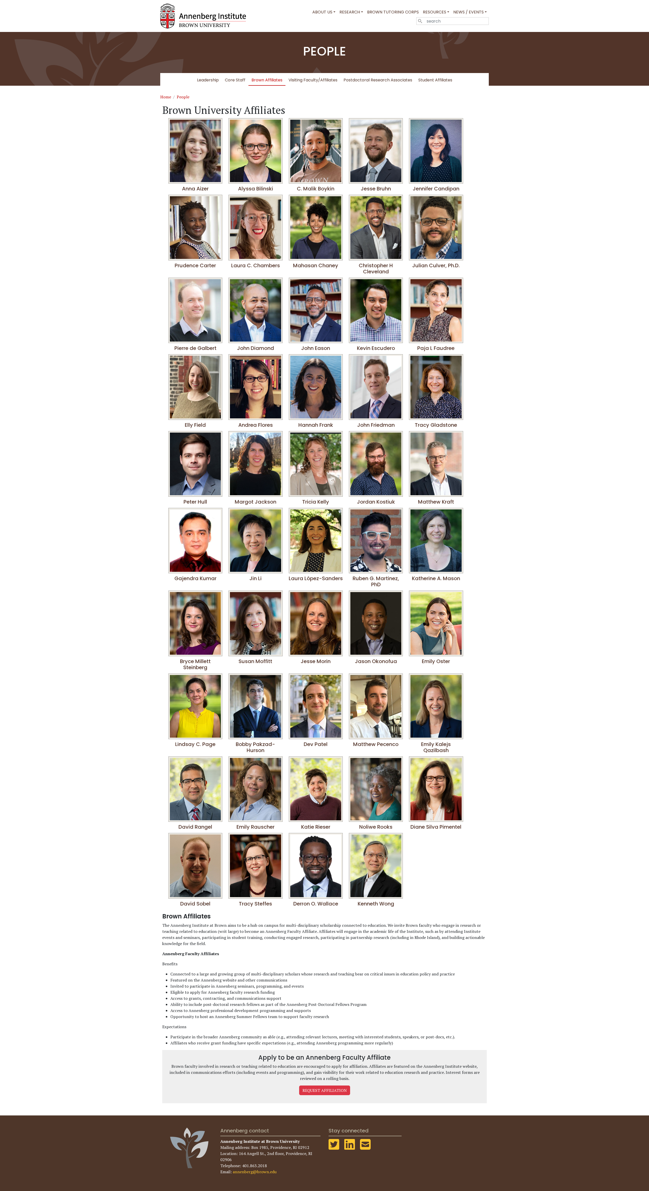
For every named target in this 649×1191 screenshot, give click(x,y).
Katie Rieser (315, 826)
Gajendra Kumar (195, 578)
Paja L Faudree (436, 348)
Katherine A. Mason (436, 578)
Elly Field (195, 425)
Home (165, 97)
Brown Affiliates (266, 80)
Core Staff (235, 80)
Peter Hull (195, 501)
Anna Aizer (195, 188)
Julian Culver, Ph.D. (436, 265)
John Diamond (255, 348)
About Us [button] (322, 12)
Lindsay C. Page (195, 744)
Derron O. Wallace (315, 903)
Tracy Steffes (255, 903)
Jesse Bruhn (376, 188)
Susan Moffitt (255, 661)
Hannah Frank (315, 425)
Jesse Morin (316, 661)
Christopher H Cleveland (376, 268)
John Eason (315, 348)
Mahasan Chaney (315, 265)
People (183, 97)
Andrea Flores (255, 425)
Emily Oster (436, 661)
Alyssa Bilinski (255, 188)
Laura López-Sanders (316, 578)
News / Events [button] (468, 12)
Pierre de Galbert (195, 348)
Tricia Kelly (315, 501)
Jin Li (255, 578)
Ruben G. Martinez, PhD (376, 581)
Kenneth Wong (376, 903)
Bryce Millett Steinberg (195, 664)
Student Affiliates (435, 80)
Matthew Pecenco (376, 744)
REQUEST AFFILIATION (324, 1090)
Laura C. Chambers (255, 265)
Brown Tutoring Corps (393, 12)
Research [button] (349, 12)
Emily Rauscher (256, 826)
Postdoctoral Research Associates (378, 80)
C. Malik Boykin (315, 188)
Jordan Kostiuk (376, 501)
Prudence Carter (195, 265)
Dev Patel (316, 744)
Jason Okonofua (376, 661)
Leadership (208, 80)
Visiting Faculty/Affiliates (313, 80)
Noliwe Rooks (375, 826)
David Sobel (195, 903)
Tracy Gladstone (436, 425)
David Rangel (195, 826)
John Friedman (376, 425)
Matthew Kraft (436, 501)
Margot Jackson (255, 501)
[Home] (205, 16)
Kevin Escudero (376, 348)
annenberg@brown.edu (255, 1172)
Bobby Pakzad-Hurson (255, 747)
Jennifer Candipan (436, 188)
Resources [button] (434, 12)
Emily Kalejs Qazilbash (436, 747)
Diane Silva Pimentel (435, 826)
